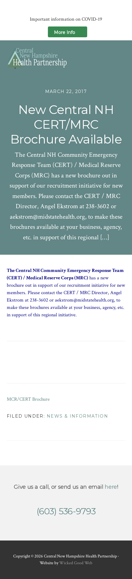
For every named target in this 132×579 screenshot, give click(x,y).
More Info (64, 32)
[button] (121, 58)
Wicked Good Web (75, 563)
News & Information (77, 416)
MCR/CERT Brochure (28, 399)
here (111, 487)
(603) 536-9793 (66, 511)
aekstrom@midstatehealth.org (84, 300)
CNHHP (37, 58)
